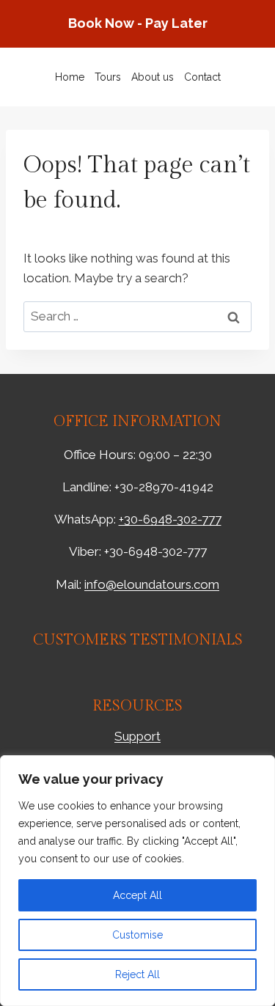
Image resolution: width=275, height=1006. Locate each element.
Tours (108, 77)
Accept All (137, 895)
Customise (137, 935)
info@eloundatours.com (151, 584)
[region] (137, 880)
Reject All (137, 974)
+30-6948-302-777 (170, 519)
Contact (202, 77)
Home (69, 77)
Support (137, 736)
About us (152, 77)
